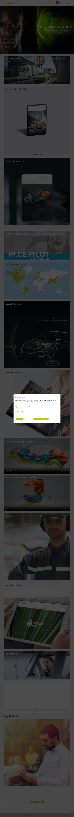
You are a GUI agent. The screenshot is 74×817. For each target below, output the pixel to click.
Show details (28, 418)
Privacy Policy (48, 401)
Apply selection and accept (41, 418)
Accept (19, 418)
